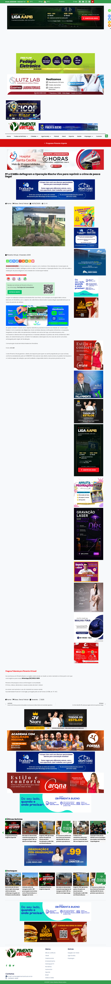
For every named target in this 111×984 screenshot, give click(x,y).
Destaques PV (49, 964)
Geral (64, 136)
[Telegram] (10, 261)
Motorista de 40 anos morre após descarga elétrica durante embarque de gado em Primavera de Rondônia (12, 891)
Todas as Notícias (20, 136)
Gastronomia (49, 958)
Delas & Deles (49, 978)
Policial (56, 136)
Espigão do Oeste (73, 953)
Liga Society (45, 136)
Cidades (33, 136)
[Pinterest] (20, 261)
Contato (99, 136)
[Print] (23, 261)
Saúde (79, 136)
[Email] (26, 261)
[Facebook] (13, 261)
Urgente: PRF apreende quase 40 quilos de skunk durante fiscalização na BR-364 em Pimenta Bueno (80, 891)
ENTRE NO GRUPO (14, 292)
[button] (106, 136)
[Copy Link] (29, 261)
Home (9, 136)
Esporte (71, 136)
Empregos (88, 136)
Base (16, 203)
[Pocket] (32, 261)
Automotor (48, 969)
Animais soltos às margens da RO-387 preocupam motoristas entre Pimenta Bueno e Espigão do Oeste (29, 891)
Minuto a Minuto (50, 953)
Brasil (47, 975)
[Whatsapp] (7, 261)
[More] (109, 25)
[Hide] (110, 28)
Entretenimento (50, 961)
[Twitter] (17, 261)
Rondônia (48, 967)
